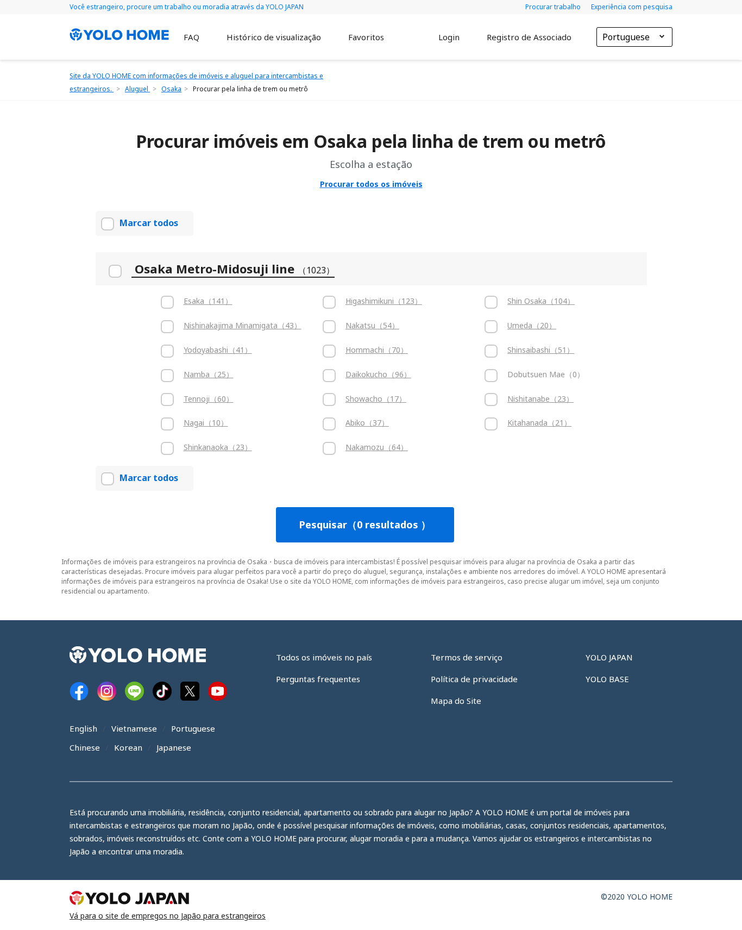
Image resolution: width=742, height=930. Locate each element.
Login (449, 37)
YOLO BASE (607, 678)
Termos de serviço (466, 657)
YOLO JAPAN (609, 657)
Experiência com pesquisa (631, 6)
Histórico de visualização (274, 37)
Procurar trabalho (553, 6)
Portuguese (193, 728)
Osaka (171, 88)
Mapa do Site (456, 700)
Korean (128, 747)
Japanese (173, 747)
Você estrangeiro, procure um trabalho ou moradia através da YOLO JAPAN (187, 6)
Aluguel (137, 88)
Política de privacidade (474, 678)
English (83, 728)
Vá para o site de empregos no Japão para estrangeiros (168, 915)
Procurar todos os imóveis (371, 184)
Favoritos (366, 37)
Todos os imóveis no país (324, 657)
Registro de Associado (529, 37)
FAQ (191, 37)
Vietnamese (134, 728)
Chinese (85, 747)
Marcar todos (149, 223)
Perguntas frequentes (318, 678)
